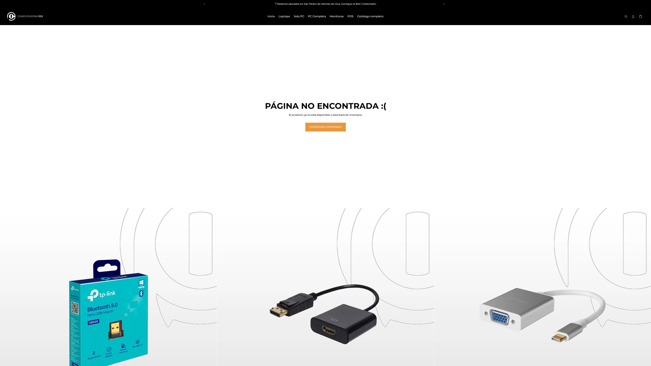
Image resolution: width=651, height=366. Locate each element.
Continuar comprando (325, 126)
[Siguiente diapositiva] (444, 4)
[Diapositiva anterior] (204, 4)
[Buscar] (626, 16)
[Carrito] (640, 16)
